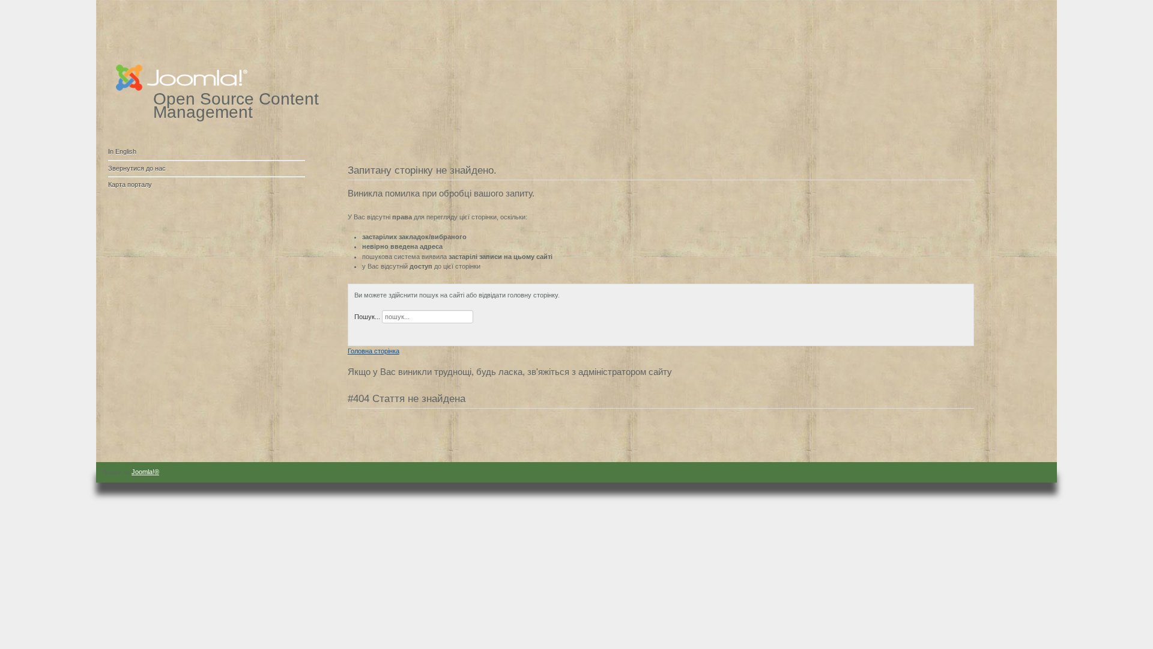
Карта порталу (130, 184)
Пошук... (367, 316)
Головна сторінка (373, 351)
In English (122, 151)
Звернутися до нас (137, 168)
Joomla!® (145, 471)
